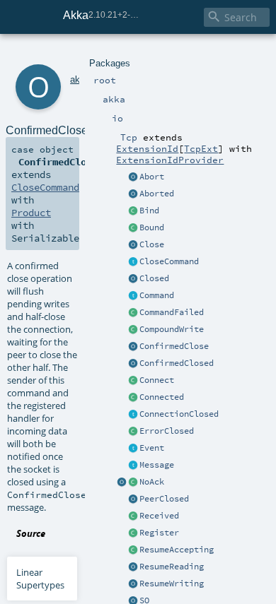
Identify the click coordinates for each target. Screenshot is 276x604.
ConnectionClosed (179, 414)
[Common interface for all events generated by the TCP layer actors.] (133, 448)
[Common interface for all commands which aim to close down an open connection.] (133, 262)
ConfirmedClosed (176, 363)
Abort (151, 177)
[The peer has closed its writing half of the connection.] (133, 499)
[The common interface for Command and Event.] (133, 465)
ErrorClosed (166, 431)
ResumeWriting (171, 583)
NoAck (151, 482)
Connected (161, 397)
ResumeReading (171, 567)
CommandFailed (171, 312)
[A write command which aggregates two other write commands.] (133, 330)
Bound (151, 227)
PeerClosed (164, 499)
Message (156, 465)
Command (156, 295)
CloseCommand (169, 261)
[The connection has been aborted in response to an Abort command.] (133, 194)
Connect (156, 380)
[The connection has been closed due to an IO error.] (133, 431)
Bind (149, 210)
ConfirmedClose (174, 346)
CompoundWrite (171, 329)
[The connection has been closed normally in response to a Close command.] (133, 279)
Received (159, 516)
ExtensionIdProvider (170, 159)
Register (159, 533)
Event (151, 448)
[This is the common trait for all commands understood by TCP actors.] (133, 296)
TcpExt (201, 148)
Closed (154, 278)
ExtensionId (147, 148)
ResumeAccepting (176, 550)
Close (151, 244)
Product (31, 212)
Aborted (156, 194)
